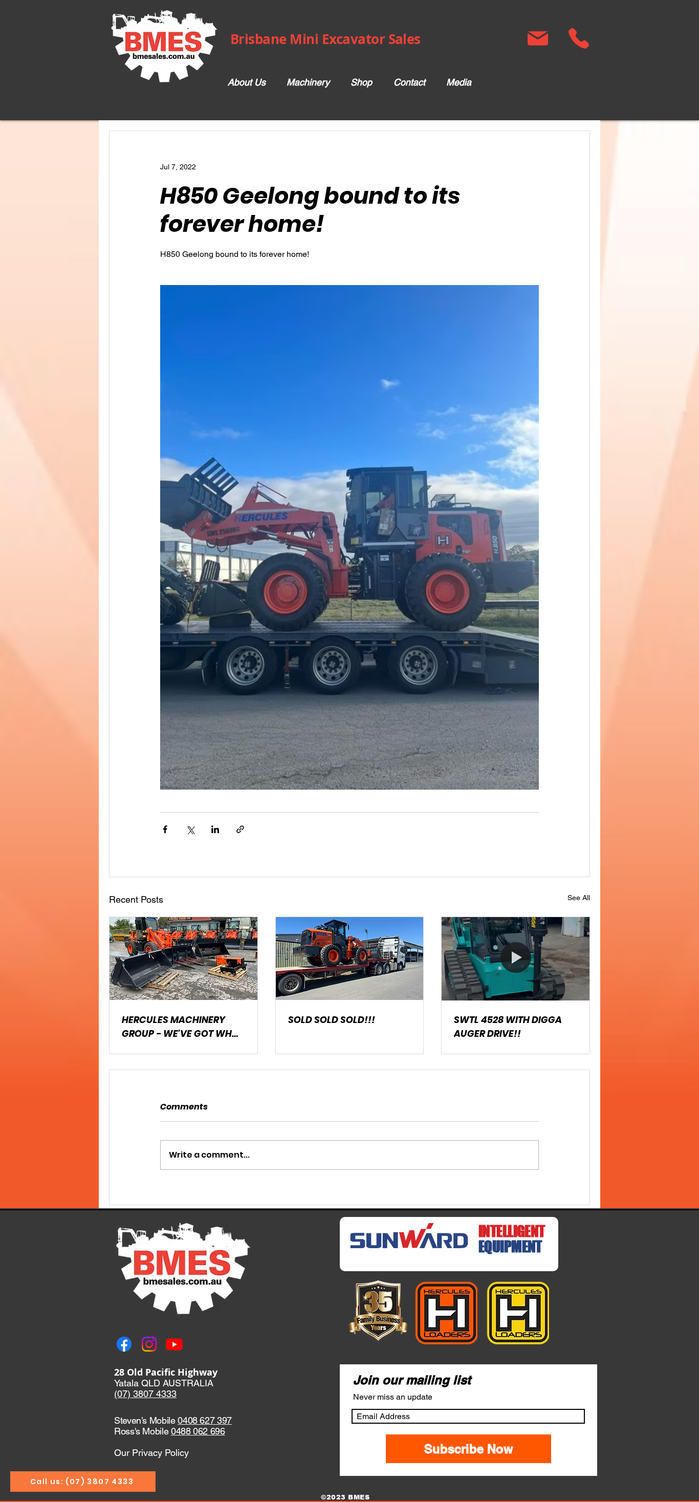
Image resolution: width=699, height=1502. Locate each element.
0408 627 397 (205, 1420)
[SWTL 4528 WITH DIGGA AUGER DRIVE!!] (515, 958)
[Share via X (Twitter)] (190, 829)
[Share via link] (240, 829)
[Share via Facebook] (165, 829)
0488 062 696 (198, 1431)
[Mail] (537, 38)
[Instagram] (149, 1344)
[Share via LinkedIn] (215, 829)
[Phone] (578, 38)
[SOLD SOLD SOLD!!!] (350, 958)
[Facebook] (124, 1344)
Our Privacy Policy (151, 1452)
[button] (308, 83)
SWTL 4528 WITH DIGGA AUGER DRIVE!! (508, 1026)
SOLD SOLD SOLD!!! (331, 1019)
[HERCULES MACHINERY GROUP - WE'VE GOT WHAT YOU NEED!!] (183, 958)
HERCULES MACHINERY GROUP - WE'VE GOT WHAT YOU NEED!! (183, 1026)
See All (578, 898)
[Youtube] (174, 1344)
